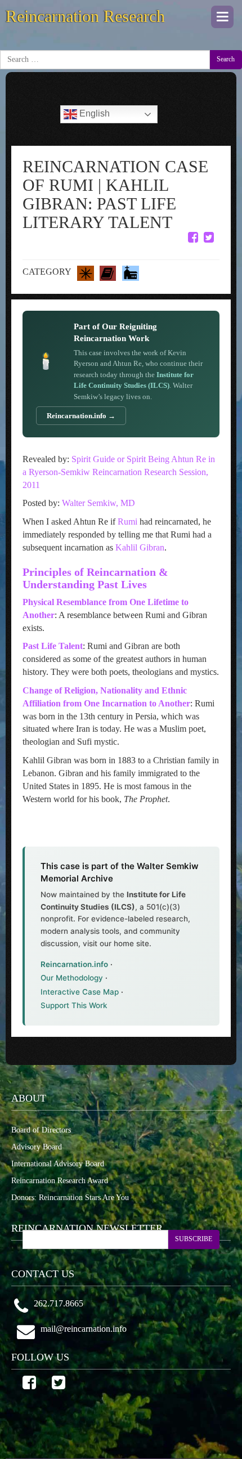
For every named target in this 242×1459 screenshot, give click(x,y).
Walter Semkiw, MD (98, 503)
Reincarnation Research (85, 16)
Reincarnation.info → (81, 415)
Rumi (127, 521)
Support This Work (74, 1005)
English (93, 113)
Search (226, 59)
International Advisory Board (57, 1164)
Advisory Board (36, 1147)
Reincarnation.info (74, 964)
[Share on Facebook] (193, 237)
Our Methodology (72, 977)
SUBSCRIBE (193, 1239)
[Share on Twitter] (209, 237)
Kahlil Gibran (139, 547)
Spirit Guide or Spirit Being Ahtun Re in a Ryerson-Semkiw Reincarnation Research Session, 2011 (119, 472)
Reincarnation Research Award (59, 1180)
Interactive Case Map (80, 991)
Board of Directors (41, 1130)
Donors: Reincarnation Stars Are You (70, 1197)
